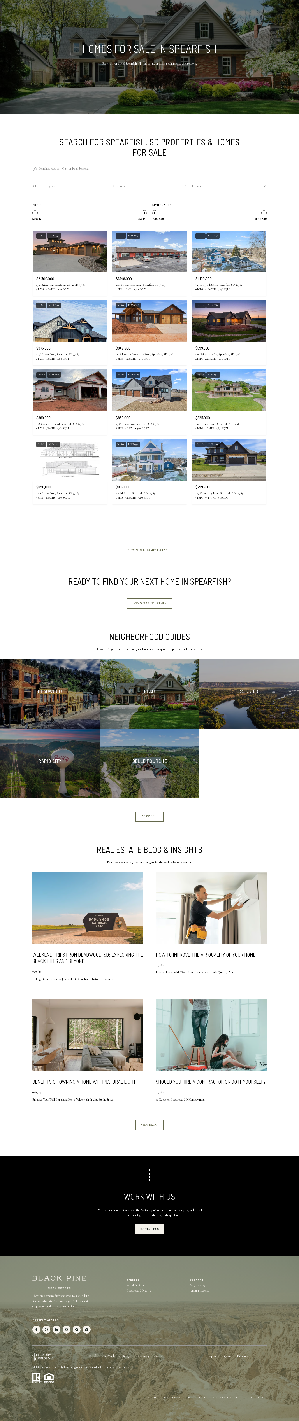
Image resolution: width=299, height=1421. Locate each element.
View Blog (149, 1125)
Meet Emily (172, 1397)
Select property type (44, 186)
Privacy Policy (248, 1355)
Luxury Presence (151, 1355)
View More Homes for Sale (149, 550)
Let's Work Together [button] (149, 603)
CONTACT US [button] (149, 1229)
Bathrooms (118, 186)
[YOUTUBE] (66, 1330)
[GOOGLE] (77, 1330)
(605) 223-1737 (198, 1285)
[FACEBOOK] (36, 1330)
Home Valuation (225, 1397)
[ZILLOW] (87, 1330)
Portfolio (196, 1397)
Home (152, 1397)
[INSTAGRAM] (46, 1330)
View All (149, 816)
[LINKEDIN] (56, 1330)
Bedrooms (198, 186)
